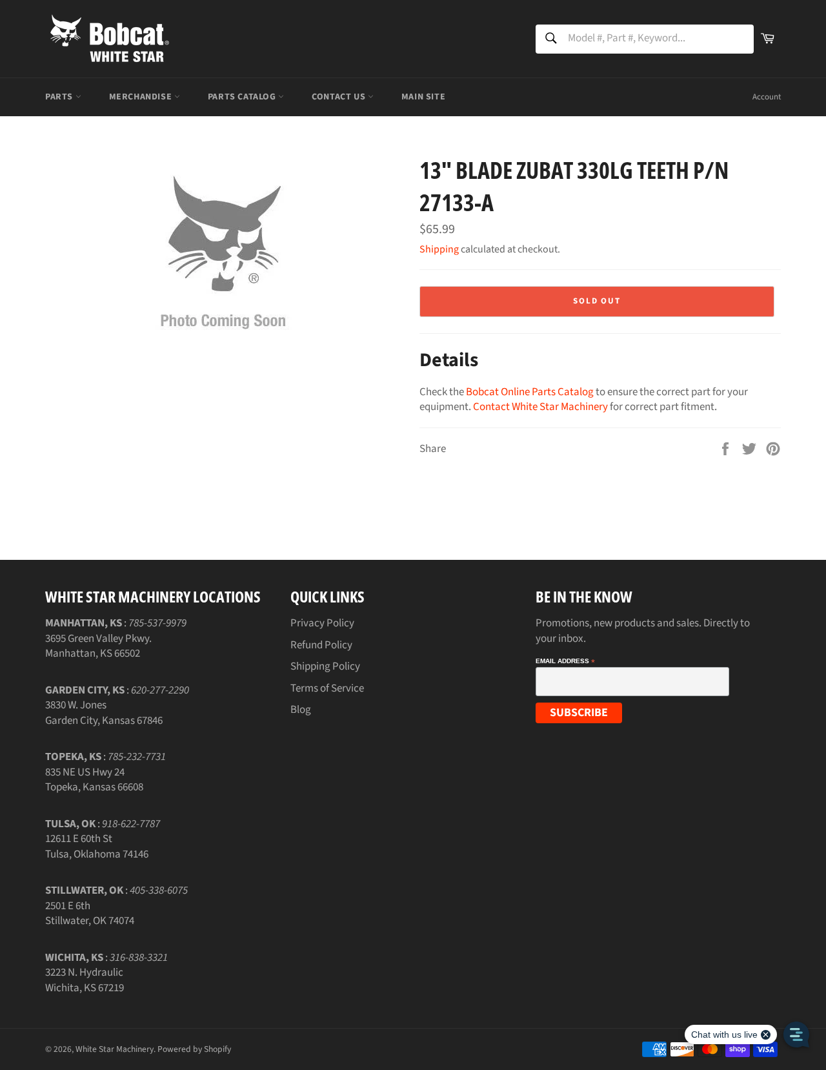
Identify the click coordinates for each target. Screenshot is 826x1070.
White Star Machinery (115, 1049)
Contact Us (340, 96)
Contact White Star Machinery (540, 407)
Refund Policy (321, 645)
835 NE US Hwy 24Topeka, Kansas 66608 (94, 780)
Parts (60, 96)
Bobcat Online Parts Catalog (530, 392)
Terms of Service (327, 688)
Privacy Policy (322, 623)
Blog (300, 709)
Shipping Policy (325, 666)
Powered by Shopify (194, 1049)
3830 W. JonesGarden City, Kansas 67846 (104, 712)
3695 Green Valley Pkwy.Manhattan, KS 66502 (98, 646)
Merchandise (141, 96)
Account (766, 97)
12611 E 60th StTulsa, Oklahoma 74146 (96, 846)
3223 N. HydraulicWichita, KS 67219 (84, 980)
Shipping (439, 249)
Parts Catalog (243, 96)
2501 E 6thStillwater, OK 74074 (89, 913)
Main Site (423, 96)
